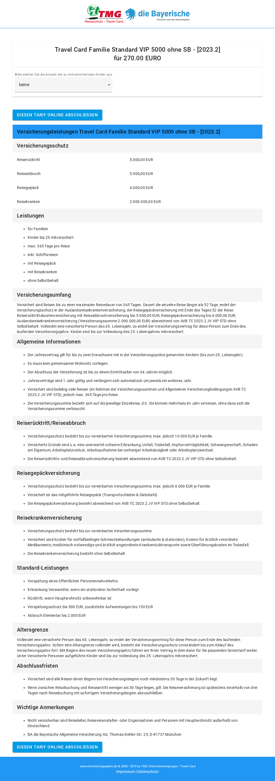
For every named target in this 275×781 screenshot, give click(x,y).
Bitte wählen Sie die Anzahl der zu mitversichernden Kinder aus (63, 74)
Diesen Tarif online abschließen (57, 115)
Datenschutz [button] (148, 771)
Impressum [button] (125, 771)
